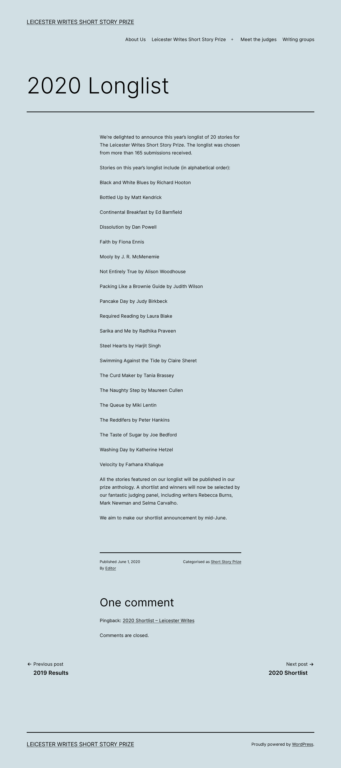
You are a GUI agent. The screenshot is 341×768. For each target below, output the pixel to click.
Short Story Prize (226, 561)
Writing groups (298, 39)
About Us (135, 39)
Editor (110, 568)
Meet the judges (259, 39)
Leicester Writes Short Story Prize (80, 22)
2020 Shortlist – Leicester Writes (158, 620)
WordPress (302, 744)
